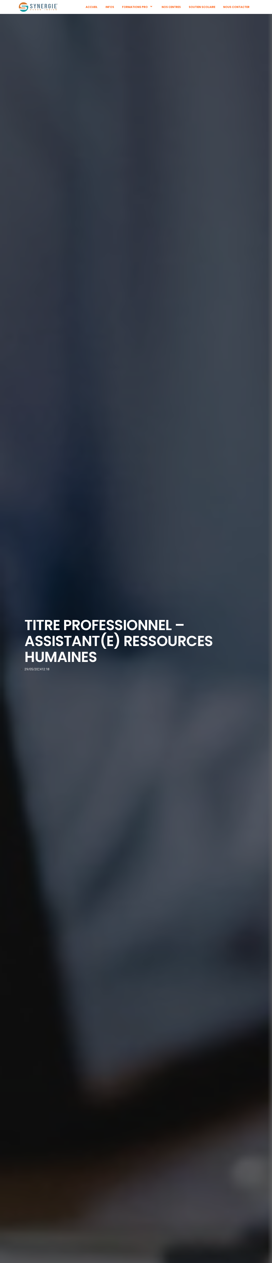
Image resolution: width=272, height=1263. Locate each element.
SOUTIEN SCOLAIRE (202, 7)
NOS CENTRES (171, 7)
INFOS (110, 7)
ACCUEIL (92, 7)
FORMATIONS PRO (135, 7)
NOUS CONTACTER (236, 7)
